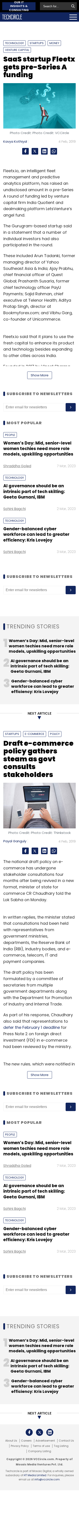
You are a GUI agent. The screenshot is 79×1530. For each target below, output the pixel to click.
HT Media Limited (35, 1475)
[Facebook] (25, 151)
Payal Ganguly (14, 841)
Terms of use (41, 1446)
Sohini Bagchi (14, 508)
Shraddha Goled (17, 466)
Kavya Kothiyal (15, 141)
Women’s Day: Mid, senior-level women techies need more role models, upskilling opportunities (38, 448)
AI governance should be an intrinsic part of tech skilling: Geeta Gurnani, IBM (34, 491)
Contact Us (66, 1440)
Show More (39, 375)
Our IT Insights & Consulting (19, 6)
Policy (55, 734)
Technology (14, 43)
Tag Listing (61, 1446)
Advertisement (45, 1440)
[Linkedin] (44, 151)
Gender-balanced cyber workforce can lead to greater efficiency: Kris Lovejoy (36, 534)
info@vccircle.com (47, 1479)
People (10, 435)
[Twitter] (35, 151)
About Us (11, 1440)
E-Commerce (34, 734)
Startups (37, 43)
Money (54, 43)
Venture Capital (17, 50)
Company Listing (39, 1451)
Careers (26, 1440)
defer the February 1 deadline (31, 1027)
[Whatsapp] (53, 151)
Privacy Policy (20, 1446)
